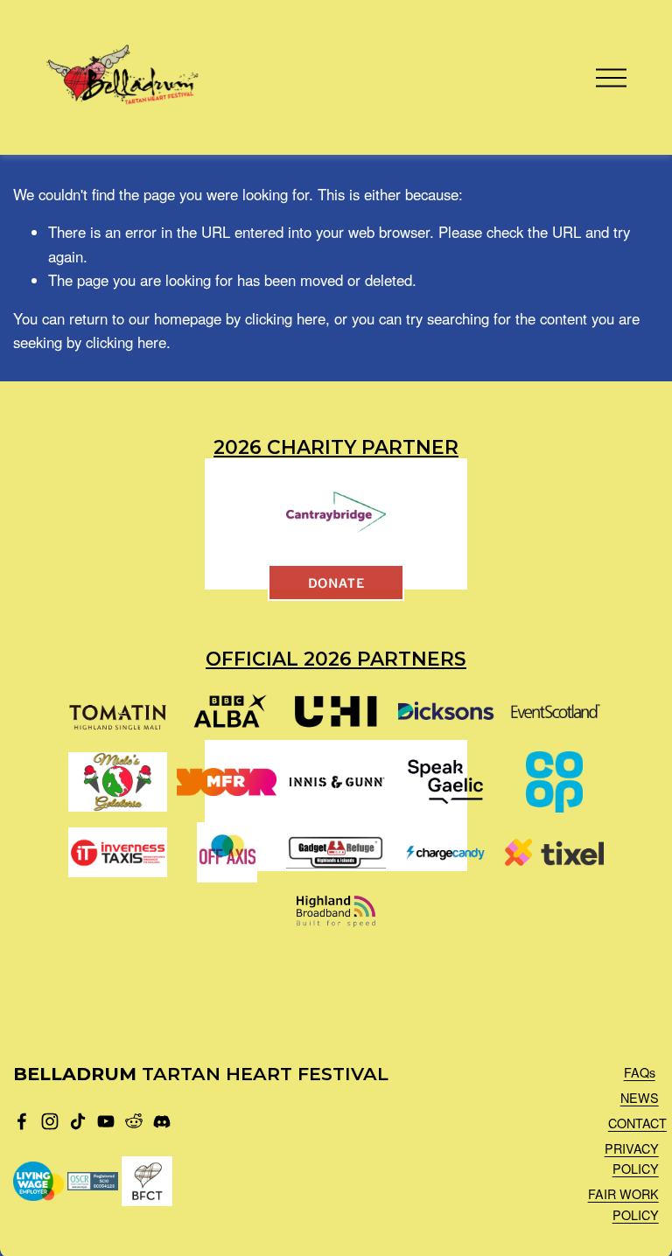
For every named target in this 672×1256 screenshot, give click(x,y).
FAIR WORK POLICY (623, 1203)
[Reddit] (134, 1121)
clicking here (285, 318)
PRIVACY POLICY (632, 1158)
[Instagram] (50, 1121)
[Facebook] (22, 1121)
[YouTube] (106, 1121)
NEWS (639, 1097)
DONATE (336, 582)
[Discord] (162, 1121)
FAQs (639, 1072)
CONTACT (637, 1122)
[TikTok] (78, 1121)
